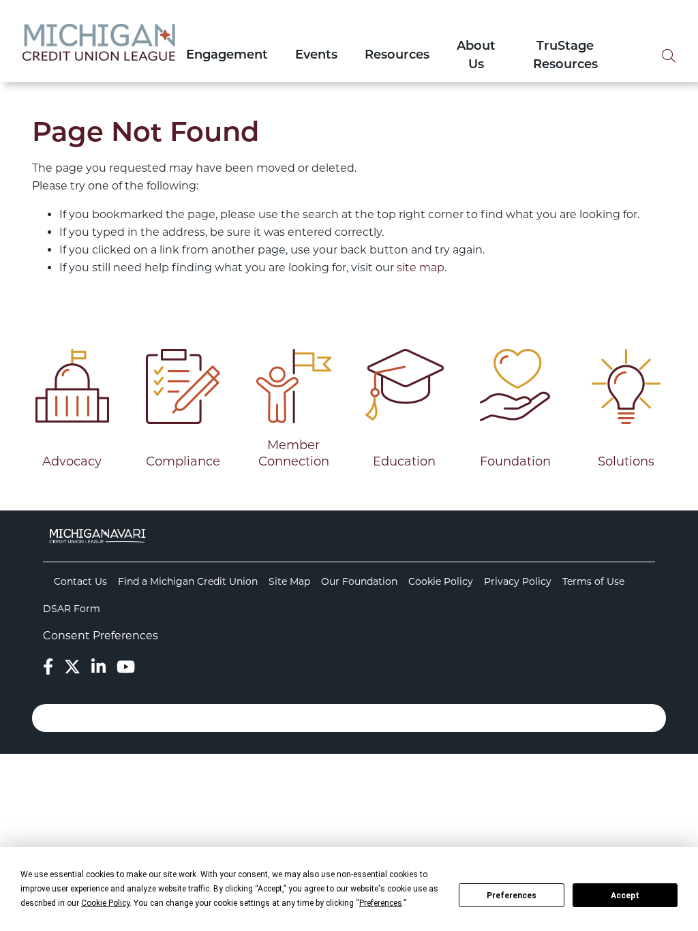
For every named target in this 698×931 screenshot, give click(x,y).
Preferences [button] (380, 903)
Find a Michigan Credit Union (188, 581)
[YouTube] (126, 667)
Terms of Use (593, 581)
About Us (476, 56)
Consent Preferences (100, 635)
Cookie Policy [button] (105, 903)
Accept (625, 895)
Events (316, 56)
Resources (397, 56)
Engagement (227, 56)
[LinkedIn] (98, 667)
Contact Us (80, 581)
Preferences (511, 895)
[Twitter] (72, 667)
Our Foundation (359, 581)
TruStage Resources (565, 56)
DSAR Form (71, 608)
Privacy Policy (517, 581)
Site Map (289, 581)
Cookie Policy (440, 581)
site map (420, 267)
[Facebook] (48, 667)
